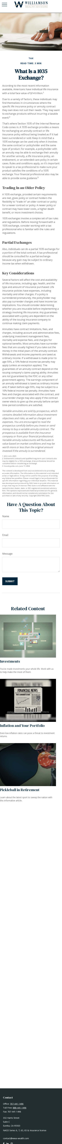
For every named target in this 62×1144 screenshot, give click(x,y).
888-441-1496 (19, 1107)
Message (7, 553)
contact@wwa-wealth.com (16, 1138)
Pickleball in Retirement (19, 789)
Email (5, 535)
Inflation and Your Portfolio (22, 725)
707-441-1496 (16, 1103)
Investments (10, 661)
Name (5, 516)
